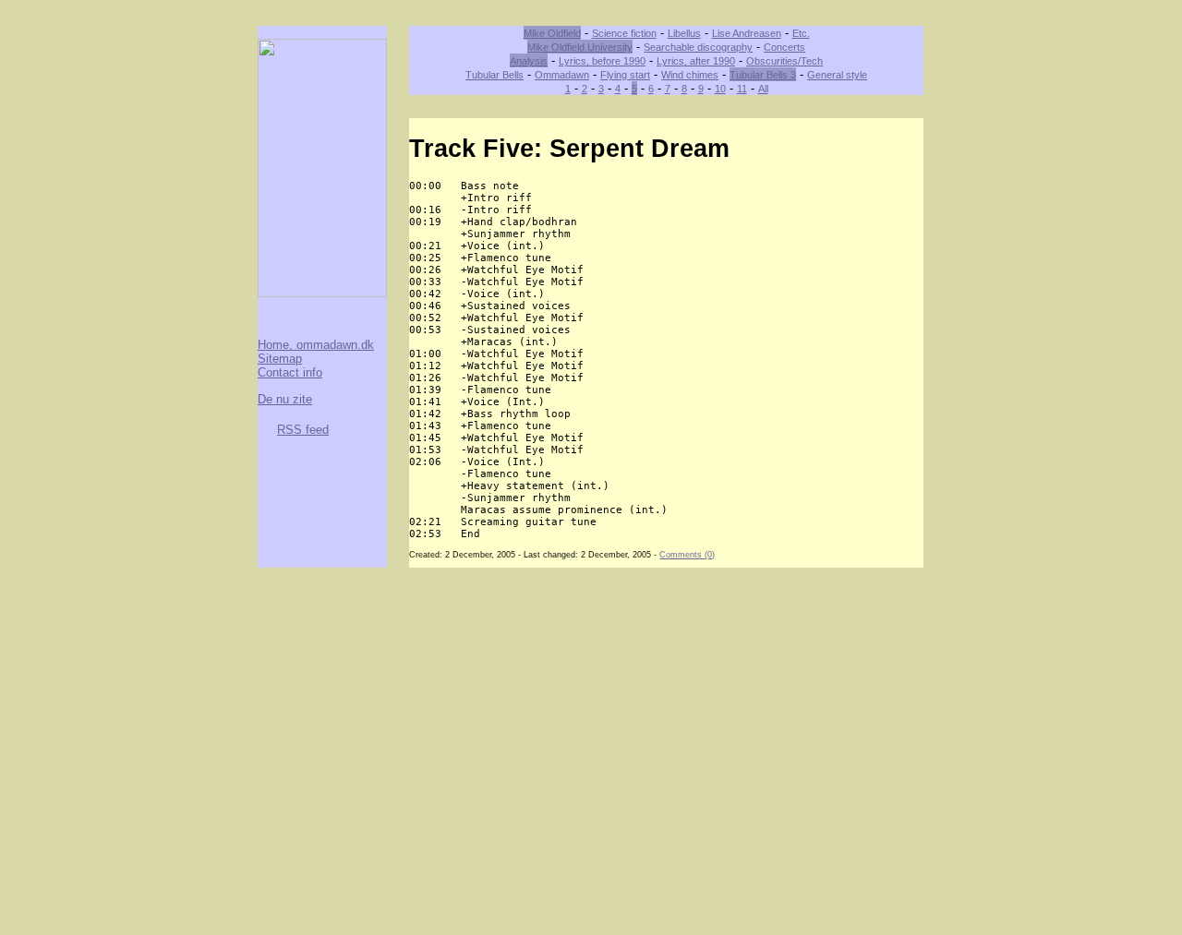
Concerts (784, 47)
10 (720, 88)
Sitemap (280, 359)
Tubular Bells (494, 74)
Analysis (529, 60)
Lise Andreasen (746, 33)
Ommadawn (562, 74)
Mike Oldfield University (580, 47)
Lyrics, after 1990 (696, 60)
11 (742, 88)
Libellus (684, 33)
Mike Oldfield (552, 33)
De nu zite (285, 399)
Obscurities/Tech (784, 60)
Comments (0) (687, 554)
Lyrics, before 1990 (602, 60)
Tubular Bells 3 (763, 74)
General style (837, 74)
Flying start (625, 74)
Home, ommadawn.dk (316, 345)
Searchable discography (698, 47)
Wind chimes (689, 74)
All (763, 88)
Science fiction (624, 33)
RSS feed (303, 430)
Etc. (801, 33)
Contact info (290, 372)
